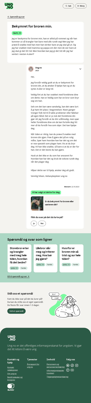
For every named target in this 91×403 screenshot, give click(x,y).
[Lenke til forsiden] (8, 6)
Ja (34, 223)
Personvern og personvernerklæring (56, 365)
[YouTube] (72, 370)
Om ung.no (12, 373)
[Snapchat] (67, 365)
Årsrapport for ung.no (33, 365)
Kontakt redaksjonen (12, 368)
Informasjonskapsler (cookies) (55, 371)
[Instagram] (76, 365)
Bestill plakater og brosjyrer (15, 378)
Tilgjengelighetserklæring (57, 377)
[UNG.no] (45, 338)
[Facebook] (67, 370)
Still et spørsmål (16, 311)
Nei (42, 223)
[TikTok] (72, 365)
